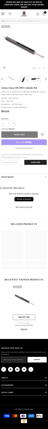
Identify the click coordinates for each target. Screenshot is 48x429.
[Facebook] (3, 369)
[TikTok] (17, 369)
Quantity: (5, 119)
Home (3, 21)
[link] (42, 134)
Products (11, 21)
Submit (37, 359)
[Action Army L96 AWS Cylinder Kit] (24, 300)
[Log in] (37, 13)
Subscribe (35, 162)
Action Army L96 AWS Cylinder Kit (24, 325)
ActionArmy (13, 98)
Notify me (24, 317)
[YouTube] (24, 369)
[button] (39, 68)
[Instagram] (10, 369)
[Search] (10, 13)
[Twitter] (30, 369)
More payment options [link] (24, 148)
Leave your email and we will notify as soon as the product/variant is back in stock (22, 156)
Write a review (24, 199)
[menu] (2, 13)
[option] (24, 48)
